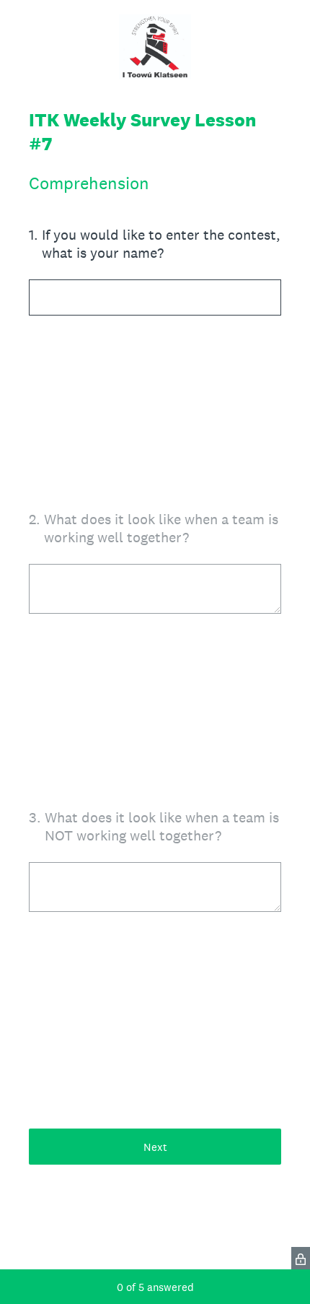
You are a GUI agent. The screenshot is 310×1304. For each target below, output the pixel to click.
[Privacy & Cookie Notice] (300, 1258)
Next (155, 1147)
